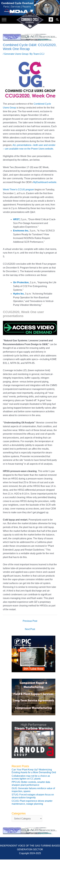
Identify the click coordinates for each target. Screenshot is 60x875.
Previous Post (30, 621)
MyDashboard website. (45, 182)
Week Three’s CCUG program (18, 189)
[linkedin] (51, 19)
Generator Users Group (16, 54)
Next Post (30, 629)
